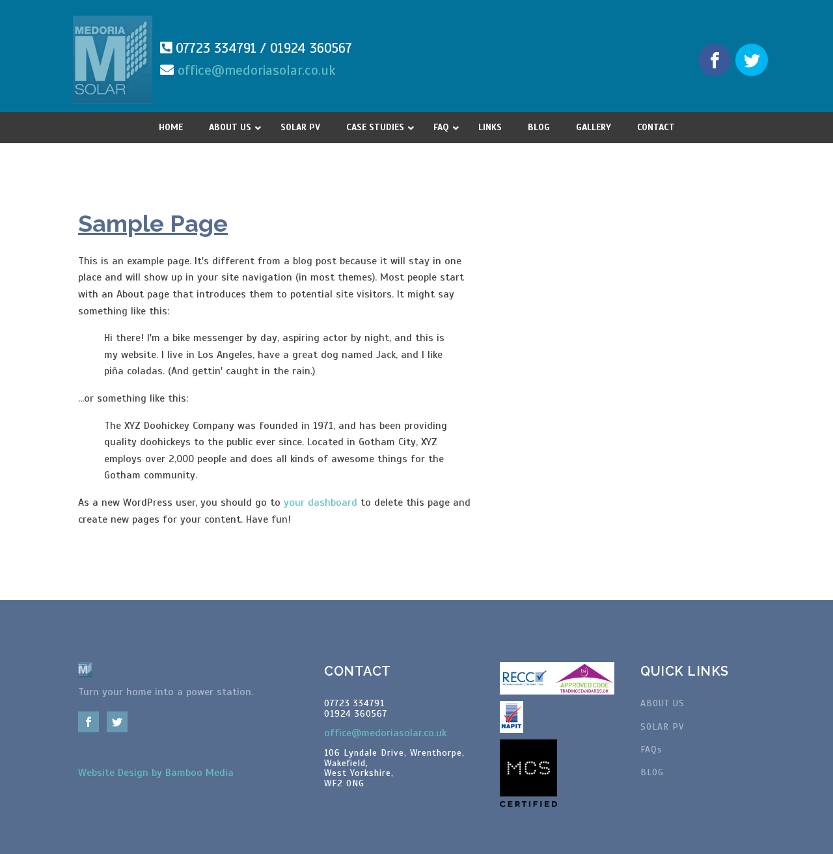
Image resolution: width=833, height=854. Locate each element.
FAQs (651, 749)
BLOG (652, 772)
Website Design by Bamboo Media (156, 772)
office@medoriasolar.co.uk (257, 70)
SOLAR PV (662, 727)
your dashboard (320, 502)
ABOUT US (662, 703)
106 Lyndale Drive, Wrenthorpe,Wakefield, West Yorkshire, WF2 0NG (394, 768)
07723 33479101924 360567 (355, 708)
